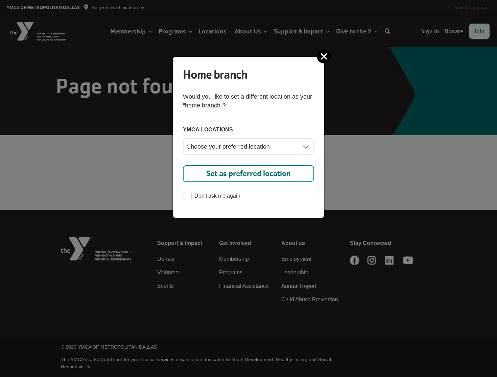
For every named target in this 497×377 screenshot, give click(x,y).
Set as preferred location (248, 173)
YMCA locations (208, 129)
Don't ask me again (217, 196)
